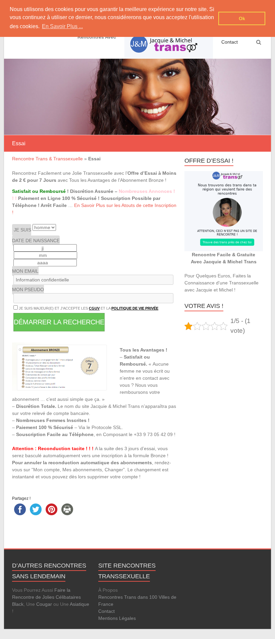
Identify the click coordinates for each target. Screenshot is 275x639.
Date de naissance (36, 240)
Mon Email (25, 271)
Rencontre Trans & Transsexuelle (47, 158)
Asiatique (79, 604)
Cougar (44, 604)
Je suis (22, 229)
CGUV (94, 308)
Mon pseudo (28, 289)
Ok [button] (242, 18)
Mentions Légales (117, 618)
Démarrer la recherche (59, 322)
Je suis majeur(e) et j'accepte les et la (88, 308)
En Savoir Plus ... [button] (62, 26)
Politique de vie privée (134, 308)
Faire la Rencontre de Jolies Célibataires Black (46, 597)
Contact (229, 42)
